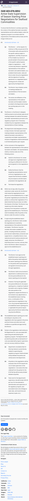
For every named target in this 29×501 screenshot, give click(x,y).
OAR (5, 5)
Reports (3, 473)
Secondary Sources (6, 475)
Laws (9, 490)
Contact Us (4, 471)
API (2, 468)
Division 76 (16, 5)
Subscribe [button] (4, 424)
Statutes (10, 485)
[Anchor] (13, 38)
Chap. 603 (9, 5)
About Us (3, 466)
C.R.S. (9, 483)
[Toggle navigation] (26, 2)
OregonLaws (13, 2)
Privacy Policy (4, 478)
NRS (9, 488)
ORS (11, 492)
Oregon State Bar (7, 436)
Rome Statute (11, 497)
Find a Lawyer (4, 462)
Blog (2, 464)
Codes (9, 481)
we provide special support (17, 449)
